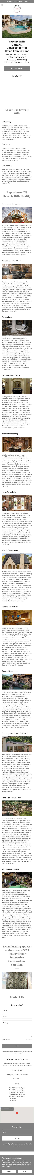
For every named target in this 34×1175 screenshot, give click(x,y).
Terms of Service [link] (15, 1053)
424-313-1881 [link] (17, 76)
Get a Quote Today (17, 68)
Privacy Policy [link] (27, 1051)
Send (17, 1046)
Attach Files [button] (6, 1040)
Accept (25, 1171)
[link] (17, 4)
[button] (3, 4)
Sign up (17, 1138)
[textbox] (17, 1010)
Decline (9, 1171)
